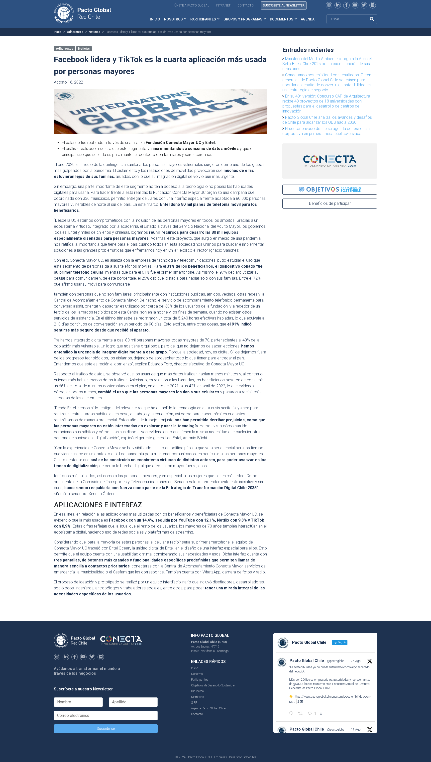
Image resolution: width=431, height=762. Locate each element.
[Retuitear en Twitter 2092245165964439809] (302, 713)
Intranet (223, 5)
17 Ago (355, 729)
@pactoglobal (336, 661)
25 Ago (355, 661)
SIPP (194, 702)
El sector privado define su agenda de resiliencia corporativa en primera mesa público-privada (326, 131)
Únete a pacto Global (191, 5)
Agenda (308, 19)
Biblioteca (197, 691)
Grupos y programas (242, 19)
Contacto (245, 5)
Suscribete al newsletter (284, 5)
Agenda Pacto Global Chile (208, 708)
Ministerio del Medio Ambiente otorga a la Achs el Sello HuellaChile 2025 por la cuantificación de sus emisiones (327, 63)
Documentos (281, 19)
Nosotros (173, 19)
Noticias (94, 32)
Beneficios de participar (330, 203)
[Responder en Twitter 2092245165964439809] (292, 713)
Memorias (197, 697)
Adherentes (75, 32)
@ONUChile (301, 684)
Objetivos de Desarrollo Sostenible (212, 685)
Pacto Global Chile (307, 660)
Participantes (203, 19)
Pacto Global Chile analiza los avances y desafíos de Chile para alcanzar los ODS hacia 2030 (327, 120)
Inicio (155, 19)
